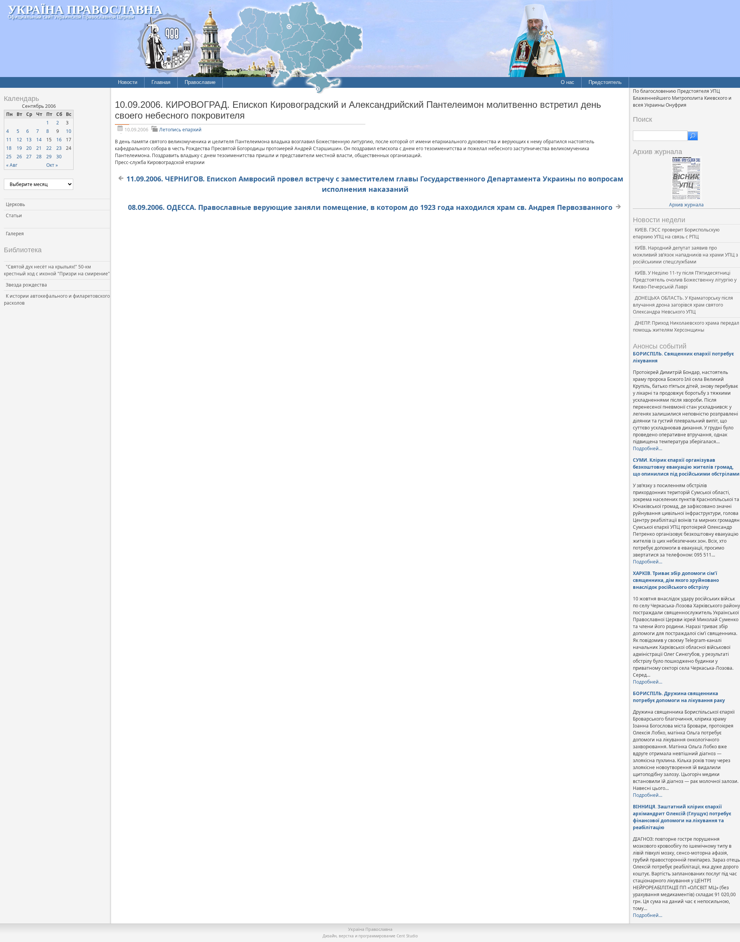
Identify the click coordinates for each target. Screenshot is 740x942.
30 (59, 156)
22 (49, 148)
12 (19, 139)
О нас (567, 82)
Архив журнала (686, 204)
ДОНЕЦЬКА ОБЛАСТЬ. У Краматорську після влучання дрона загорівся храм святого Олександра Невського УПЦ (683, 305)
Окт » (52, 165)
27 (29, 156)
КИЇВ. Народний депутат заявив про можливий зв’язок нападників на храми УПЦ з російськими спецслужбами (685, 255)
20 (29, 148)
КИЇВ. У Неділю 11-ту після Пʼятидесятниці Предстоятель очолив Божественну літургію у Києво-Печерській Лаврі (685, 280)
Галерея (15, 233)
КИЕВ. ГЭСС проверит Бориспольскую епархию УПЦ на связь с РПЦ (676, 233)
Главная (160, 82)
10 (68, 131)
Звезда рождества (26, 285)
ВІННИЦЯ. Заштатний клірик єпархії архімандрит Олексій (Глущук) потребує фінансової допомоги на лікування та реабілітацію (682, 817)
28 (39, 156)
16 (59, 139)
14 (39, 139)
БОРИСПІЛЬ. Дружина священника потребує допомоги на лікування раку (679, 697)
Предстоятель (605, 82)
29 (49, 156)
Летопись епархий (180, 129)
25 (9, 156)
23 (59, 148)
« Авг (11, 165)
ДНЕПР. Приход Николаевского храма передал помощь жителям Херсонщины (686, 326)
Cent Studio (407, 936)
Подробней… (647, 448)
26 (19, 156)
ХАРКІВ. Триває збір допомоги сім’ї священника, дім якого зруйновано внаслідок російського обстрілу (676, 580)
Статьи (14, 215)
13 (29, 139)
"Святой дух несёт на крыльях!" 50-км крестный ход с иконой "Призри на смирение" (57, 270)
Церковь (15, 204)
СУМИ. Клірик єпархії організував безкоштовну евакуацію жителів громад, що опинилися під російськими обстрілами (686, 467)
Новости (127, 82)
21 (39, 148)
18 (9, 148)
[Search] (693, 136)
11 (9, 139)
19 (19, 148)
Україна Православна (85, 9)
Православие (200, 82)
